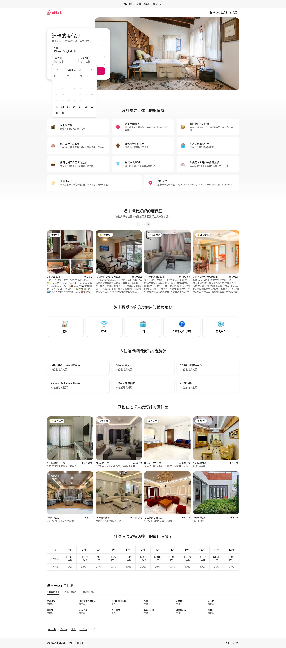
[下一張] (148, 224)
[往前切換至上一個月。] (57, 70)
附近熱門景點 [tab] (88, 592)
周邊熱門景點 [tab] (53, 592)
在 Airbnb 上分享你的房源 (223, 12)
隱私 (70, 643)
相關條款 (79, 643)
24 (62, 106)
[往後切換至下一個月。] (92, 70)
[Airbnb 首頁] (54, 12)
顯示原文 (157, 4)
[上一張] (138, 224)
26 (74, 106)
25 (68, 106)
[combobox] (78, 51)
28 (86, 106)
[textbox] (65, 61)
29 (92, 106)
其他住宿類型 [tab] (70, 592)
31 (63, 113)
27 (80, 106)
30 (57, 113)
